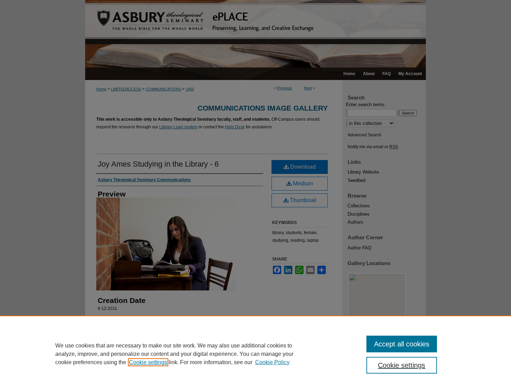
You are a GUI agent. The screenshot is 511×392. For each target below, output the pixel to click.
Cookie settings (148, 362)
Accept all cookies (401, 344)
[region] (255, 353)
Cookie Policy (272, 362)
